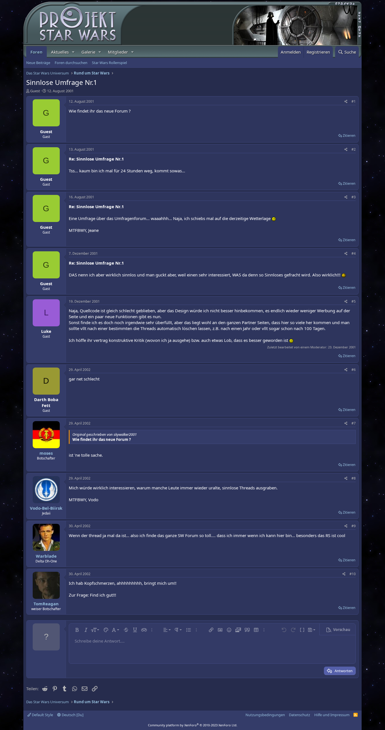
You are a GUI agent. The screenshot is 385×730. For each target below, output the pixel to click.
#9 (353, 526)
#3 (353, 197)
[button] (73, 52)
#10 (352, 573)
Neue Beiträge (38, 62)
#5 (353, 301)
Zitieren (349, 135)
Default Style (42, 714)
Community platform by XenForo (192, 725)
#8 (353, 478)
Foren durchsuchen (71, 62)
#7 (353, 423)
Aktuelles (60, 52)
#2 (353, 149)
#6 (353, 369)
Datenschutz (299, 714)
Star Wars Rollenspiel (109, 62)
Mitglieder (118, 52)
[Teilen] (345, 101)
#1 (353, 101)
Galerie (88, 52)
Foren (36, 52)
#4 (353, 253)
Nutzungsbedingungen (265, 714)
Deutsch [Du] (72, 714)
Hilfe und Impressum (331, 714)
